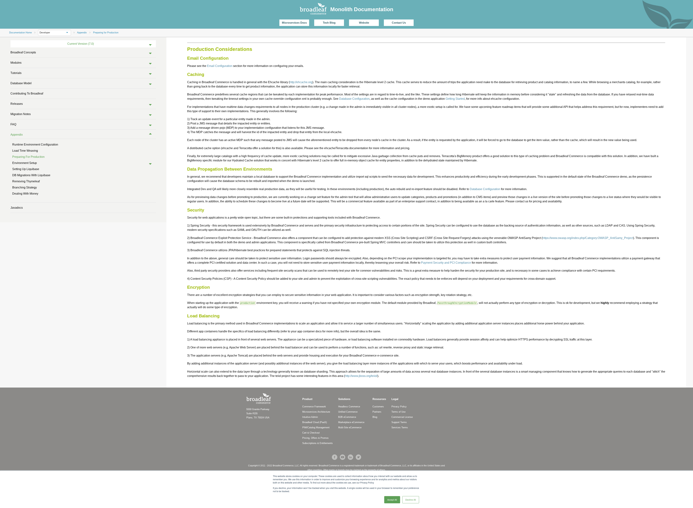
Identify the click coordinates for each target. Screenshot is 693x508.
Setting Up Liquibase (25, 169)
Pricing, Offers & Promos (315, 438)
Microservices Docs (294, 22)
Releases (16, 103)
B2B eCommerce (347, 417)
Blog (374, 417)
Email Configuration (219, 65)
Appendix (16, 134)
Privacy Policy (399, 406)
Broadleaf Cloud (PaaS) (314, 422)
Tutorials (15, 72)
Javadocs (16, 207)
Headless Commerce (349, 406)
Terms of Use (398, 411)
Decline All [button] (410, 499)
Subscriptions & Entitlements (317, 443)
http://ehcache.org (301, 82)
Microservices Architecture (316, 411)
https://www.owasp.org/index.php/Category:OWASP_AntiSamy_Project (587, 237)
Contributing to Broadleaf (26, 93)
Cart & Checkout (311, 432)
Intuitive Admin (310, 417)
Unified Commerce (348, 411)
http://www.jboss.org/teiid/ (361, 375)
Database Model (21, 83)
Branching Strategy (24, 187)
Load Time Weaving (25, 150)
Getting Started (455, 98)
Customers (378, 406)
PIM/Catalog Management (316, 427)
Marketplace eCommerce (351, 422)
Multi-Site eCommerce (349, 427)
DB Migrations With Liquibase (31, 175)
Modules (15, 62)
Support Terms (399, 422)
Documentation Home (20, 32)
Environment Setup (24, 162)
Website (364, 22)
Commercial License (402, 417)
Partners (376, 411)
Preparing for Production (28, 156)
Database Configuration (354, 98)
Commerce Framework (314, 406)
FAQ (13, 124)
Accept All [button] (392, 499)
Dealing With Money (25, 193)
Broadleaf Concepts (23, 52)
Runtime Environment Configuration (35, 144)
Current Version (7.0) (80, 43)
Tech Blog (329, 22)
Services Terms (399, 427)
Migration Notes (20, 114)
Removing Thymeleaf (26, 181)
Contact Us (399, 22)
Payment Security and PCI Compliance (446, 262)
